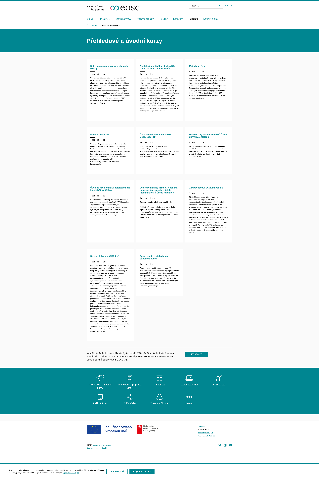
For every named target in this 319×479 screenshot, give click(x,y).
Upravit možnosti (69, 473)
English (228, 5)
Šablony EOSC (204, 433)
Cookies (105, 448)
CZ (212, 433)
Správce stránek (93, 448)
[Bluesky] (219, 445)
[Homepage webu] (113, 8)
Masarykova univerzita (102, 445)
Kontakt (201, 426)
